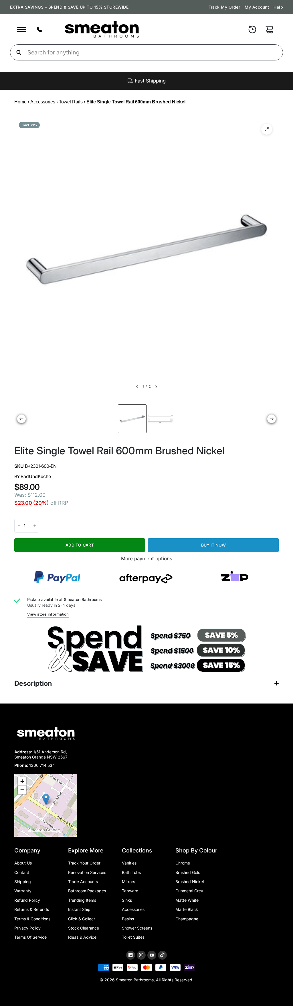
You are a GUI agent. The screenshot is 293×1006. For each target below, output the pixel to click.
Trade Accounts (83, 881)
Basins (128, 918)
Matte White (187, 900)
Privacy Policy (27, 928)
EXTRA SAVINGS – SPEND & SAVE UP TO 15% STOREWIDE (69, 7)
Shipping (22, 881)
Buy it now (213, 545)
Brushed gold (188, 872)
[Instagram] (141, 955)
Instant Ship (79, 909)
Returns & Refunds (31, 909)
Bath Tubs (131, 872)
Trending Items (82, 900)
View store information (48, 614)
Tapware (130, 890)
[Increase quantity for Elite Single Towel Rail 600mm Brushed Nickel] (34, 525)
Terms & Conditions (32, 918)
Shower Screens (137, 928)
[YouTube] (152, 955)
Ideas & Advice (82, 937)
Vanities (129, 862)
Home (20, 101)
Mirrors (128, 881)
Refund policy (27, 900)
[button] (46, 799)
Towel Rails (71, 101)
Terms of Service (30, 937)
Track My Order (224, 7)
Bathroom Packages (87, 890)
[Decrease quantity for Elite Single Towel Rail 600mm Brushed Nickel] (19, 525)
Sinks (127, 900)
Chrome (182, 862)
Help (278, 7)
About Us (23, 862)
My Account (257, 7)
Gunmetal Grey (189, 890)
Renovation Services (87, 872)
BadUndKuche (36, 476)
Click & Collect (81, 918)
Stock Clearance (83, 928)
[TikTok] (162, 955)
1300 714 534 (42, 765)
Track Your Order (84, 862)
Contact (21, 872)
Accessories (42, 101)
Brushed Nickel (189, 881)
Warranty (22, 890)
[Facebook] (130, 955)
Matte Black (186, 909)
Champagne (186, 918)
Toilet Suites (133, 937)
